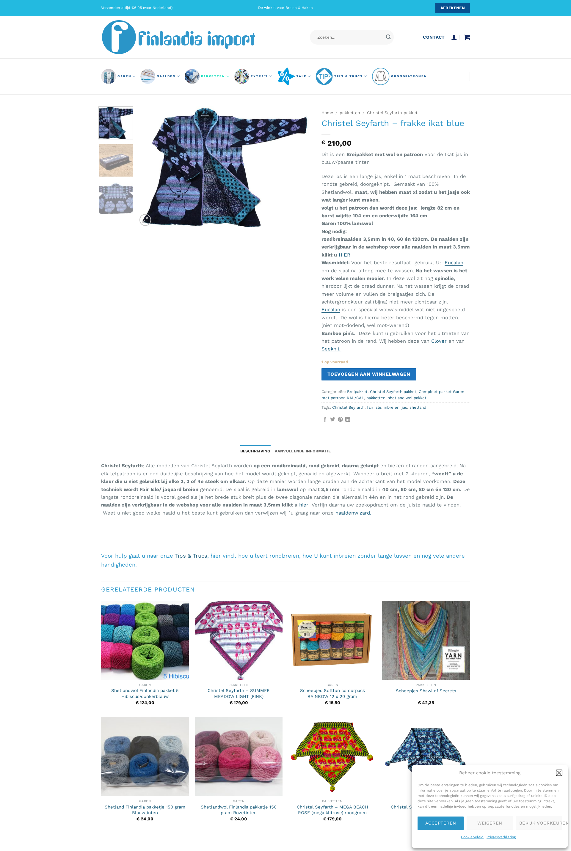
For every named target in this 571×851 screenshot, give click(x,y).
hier (303, 505)
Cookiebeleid (472, 837)
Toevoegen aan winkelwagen (368, 374)
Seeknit (331, 349)
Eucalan (454, 262)
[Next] (301, 167)
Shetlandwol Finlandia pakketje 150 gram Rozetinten (239, 809)
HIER (344, 255)
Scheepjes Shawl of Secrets (426, 690)
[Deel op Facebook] (325, 420)
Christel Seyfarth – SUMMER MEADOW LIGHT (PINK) (239, 693)
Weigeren (489, 823)
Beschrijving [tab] (255, 451)
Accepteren (440, 823)
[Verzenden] (388, 37)
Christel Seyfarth (348, 407)
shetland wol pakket (407, 398)
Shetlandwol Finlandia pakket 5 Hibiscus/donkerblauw (145, 693)
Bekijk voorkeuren (540, 823)
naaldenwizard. (353, 513)
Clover (439, 341)
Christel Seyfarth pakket (392, 112)
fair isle (374, 407)
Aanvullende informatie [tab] (303, 451)
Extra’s (259, 76)
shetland (418, 407)
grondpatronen (409, 76)
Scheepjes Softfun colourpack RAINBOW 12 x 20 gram (332, 693)
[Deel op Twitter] (332, 420)
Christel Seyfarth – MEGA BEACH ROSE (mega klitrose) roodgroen (332, 809)
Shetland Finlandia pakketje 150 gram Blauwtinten (145, 809)
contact (434, 37)
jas (404, 407)
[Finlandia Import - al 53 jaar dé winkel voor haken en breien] (186, 37)
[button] (559, 773)
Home (327, 112)
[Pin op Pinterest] (340, 420)
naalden (166, 76)
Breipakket (357, 391)
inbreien (391, 407)
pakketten (213, 76)
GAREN (124, 76)
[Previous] (148, 167)
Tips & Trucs (348, 76)
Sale (301, 76)
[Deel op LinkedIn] (347, 420)
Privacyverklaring (501, 837)
